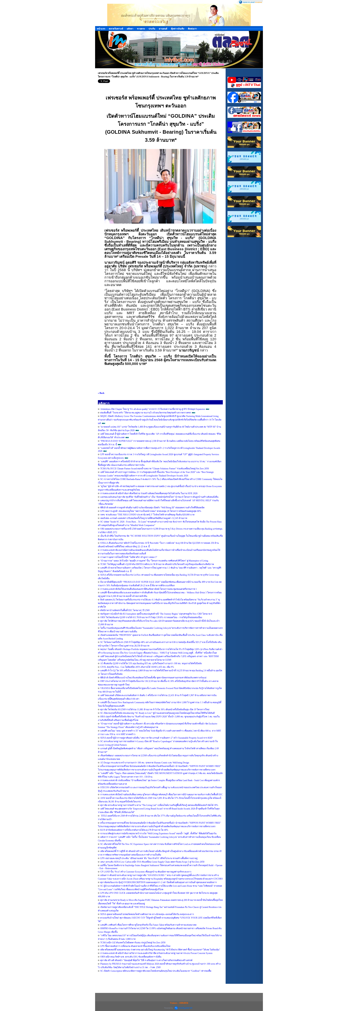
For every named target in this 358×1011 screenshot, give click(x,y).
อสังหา (130, 28)
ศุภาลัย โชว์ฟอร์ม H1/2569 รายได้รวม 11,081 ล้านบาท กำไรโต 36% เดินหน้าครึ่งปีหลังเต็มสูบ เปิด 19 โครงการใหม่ (154, 709)
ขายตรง (141, 28)
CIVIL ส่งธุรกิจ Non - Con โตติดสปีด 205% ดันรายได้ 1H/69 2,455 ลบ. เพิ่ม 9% (137, 667)
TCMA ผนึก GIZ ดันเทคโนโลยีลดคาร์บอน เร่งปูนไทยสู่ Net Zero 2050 (132, 942)
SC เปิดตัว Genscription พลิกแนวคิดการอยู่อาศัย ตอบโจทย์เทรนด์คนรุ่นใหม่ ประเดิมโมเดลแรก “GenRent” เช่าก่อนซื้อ (155, 971)
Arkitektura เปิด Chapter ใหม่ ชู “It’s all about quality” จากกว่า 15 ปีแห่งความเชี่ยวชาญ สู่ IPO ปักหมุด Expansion (152, 409)
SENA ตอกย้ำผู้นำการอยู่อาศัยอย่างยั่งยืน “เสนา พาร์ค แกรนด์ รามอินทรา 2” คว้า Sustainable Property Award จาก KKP (156, 738)
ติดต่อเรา (192, 28)
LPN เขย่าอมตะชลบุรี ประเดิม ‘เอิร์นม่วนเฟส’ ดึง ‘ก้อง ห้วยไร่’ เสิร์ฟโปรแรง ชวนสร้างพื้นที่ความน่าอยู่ (148, 858)
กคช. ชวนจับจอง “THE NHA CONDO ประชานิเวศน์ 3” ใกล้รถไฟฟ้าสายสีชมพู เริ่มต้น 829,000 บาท (147, 514)
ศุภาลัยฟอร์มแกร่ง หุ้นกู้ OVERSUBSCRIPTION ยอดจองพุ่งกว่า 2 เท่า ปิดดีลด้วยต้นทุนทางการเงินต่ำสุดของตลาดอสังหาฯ (158, 882)
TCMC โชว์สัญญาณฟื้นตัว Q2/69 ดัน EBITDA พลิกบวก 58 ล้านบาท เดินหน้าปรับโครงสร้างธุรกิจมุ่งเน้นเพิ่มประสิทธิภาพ (157, 564)
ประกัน (152, 28)
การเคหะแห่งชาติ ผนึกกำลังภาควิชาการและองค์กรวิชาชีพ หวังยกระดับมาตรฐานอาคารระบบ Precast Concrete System (156, 953)
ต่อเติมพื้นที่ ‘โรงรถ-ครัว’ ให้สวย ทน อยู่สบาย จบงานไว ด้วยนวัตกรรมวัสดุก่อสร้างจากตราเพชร (145, 412)
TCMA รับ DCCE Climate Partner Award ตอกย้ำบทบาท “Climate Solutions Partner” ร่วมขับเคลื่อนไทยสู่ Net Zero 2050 (154, 468)
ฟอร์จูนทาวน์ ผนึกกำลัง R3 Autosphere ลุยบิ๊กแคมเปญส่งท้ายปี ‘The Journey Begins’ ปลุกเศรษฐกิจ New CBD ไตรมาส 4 (156, 614)
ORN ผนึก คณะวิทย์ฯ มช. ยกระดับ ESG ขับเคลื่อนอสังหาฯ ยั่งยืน (130, 956)
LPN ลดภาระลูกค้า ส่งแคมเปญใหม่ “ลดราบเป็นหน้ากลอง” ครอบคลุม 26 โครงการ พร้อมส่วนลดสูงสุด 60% (150, 511)
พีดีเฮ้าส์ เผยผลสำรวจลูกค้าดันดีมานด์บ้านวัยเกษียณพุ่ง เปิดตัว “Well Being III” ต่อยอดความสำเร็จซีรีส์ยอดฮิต (152, 507)
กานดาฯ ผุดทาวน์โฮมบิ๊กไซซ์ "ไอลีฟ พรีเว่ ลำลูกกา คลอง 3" (128, 557)
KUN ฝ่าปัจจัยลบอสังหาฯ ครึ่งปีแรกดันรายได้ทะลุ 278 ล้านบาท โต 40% (134, 830)
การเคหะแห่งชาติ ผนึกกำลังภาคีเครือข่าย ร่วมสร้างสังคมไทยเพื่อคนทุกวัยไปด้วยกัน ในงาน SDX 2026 (148, 493)
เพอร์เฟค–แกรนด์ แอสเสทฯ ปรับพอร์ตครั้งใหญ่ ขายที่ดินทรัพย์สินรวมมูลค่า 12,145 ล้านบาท (143, 518)
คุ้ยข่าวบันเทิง (177, 28)
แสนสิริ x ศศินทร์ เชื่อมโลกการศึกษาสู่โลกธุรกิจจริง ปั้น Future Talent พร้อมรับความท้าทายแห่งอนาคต (148, 925)
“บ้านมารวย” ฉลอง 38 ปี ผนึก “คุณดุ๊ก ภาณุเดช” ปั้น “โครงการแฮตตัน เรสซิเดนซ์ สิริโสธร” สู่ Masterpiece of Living (154, 560)
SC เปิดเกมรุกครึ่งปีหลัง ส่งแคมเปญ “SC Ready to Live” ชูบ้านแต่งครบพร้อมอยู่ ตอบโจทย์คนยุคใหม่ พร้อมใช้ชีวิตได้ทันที (157, 713)
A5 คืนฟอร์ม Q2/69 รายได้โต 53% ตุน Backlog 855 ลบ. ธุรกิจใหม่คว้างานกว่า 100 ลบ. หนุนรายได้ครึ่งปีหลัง (151, 663)
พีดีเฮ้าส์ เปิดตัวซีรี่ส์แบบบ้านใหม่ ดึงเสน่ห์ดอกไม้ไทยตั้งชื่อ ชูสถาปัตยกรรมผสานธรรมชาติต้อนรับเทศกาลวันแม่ (153, 677)
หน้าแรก (101, 28)
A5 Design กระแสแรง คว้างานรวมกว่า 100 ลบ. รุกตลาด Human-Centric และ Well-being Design (144, 762)
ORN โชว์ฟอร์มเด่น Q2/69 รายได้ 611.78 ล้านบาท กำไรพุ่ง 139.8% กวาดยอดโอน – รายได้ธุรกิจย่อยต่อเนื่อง (151, 617)
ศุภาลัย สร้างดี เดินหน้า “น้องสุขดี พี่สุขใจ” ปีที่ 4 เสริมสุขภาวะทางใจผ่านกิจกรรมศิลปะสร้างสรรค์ (146, 960)
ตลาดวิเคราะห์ (116, 28)
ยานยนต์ (163, 28)
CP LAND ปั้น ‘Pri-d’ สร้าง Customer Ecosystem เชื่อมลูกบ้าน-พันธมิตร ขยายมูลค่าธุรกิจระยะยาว (145, 871)
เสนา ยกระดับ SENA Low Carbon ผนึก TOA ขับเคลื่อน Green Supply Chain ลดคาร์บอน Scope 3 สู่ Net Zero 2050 (152, 862)
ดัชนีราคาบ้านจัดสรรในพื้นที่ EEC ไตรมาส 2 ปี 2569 (125, 610)
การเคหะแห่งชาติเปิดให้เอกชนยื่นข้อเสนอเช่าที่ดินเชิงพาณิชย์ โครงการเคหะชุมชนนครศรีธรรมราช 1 (148, 589)
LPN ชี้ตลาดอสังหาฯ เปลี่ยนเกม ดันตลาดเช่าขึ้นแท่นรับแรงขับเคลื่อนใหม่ (135, 946)
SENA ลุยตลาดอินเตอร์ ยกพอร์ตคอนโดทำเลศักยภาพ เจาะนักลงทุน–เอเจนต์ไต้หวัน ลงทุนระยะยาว (147, 914)
